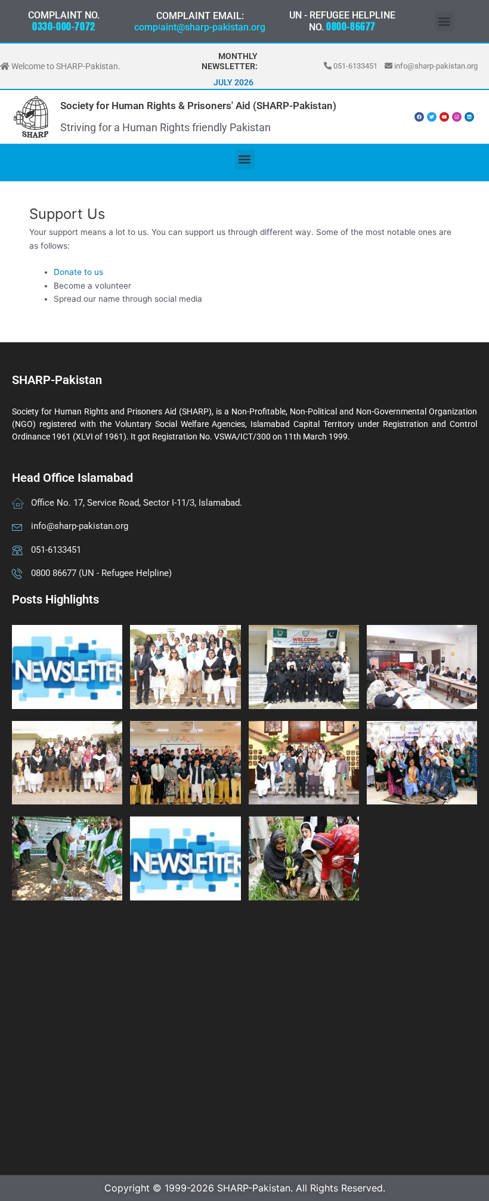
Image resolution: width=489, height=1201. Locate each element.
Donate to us (78, 272)
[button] (444, 21)
